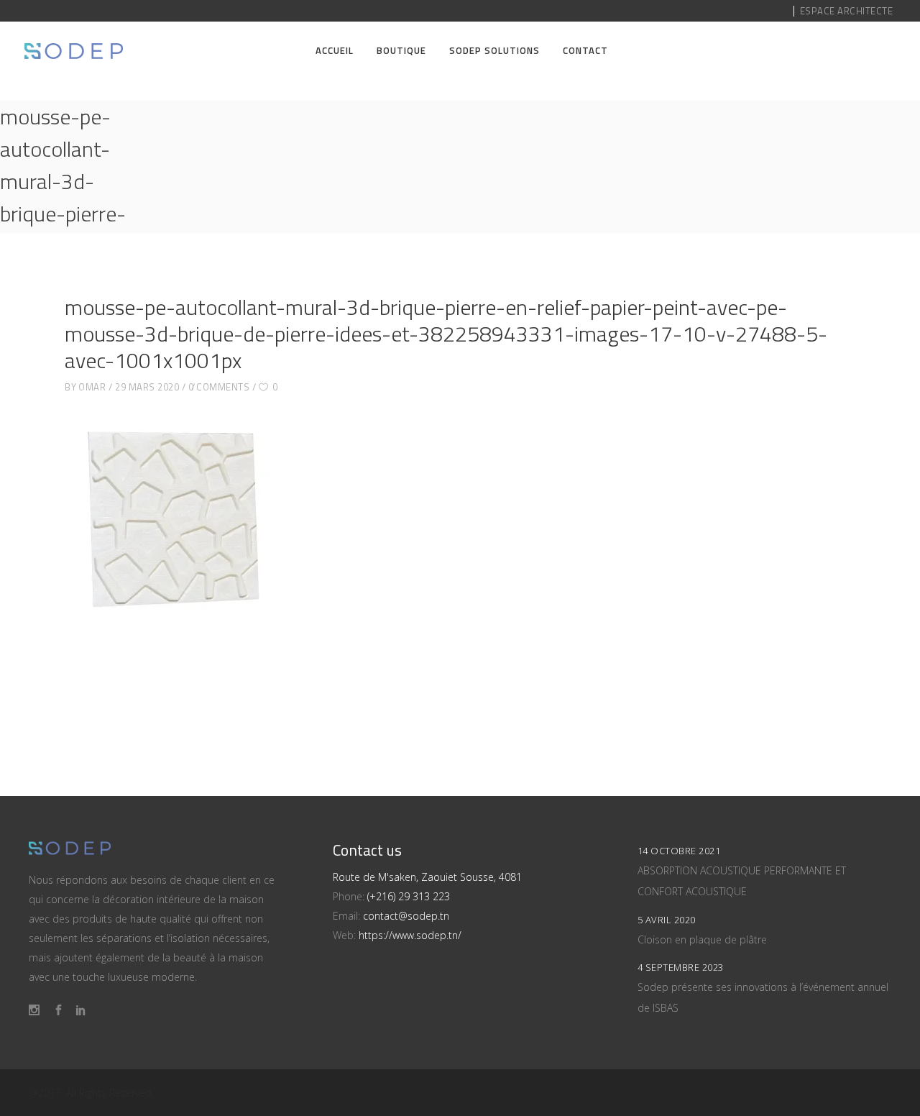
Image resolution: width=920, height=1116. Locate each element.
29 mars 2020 (147, 387)
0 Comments (218, 387)
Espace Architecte (846, 11)
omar (92, 387)
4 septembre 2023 (681, 967)
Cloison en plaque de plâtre (702, 939)
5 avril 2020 (667, 919)
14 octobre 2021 (679, 850)
